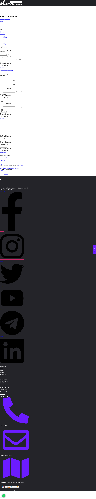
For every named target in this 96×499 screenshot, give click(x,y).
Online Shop (2, 394)
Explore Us (54, 3)
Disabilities (39, 3)
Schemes (32, 3)
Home (28, 3)
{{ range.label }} (3, 70)
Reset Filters (5, 67)
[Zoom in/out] (4, 497)
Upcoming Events (3, 389)
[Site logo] (4, 4)
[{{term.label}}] (2, 51)
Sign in (80, 3)
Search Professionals (4, 382)
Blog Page (2, 372)
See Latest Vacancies (4, 387)
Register (84, 3)
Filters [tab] (4, 36)
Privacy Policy (3, 374)
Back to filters (3, 152)
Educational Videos (4, 391)
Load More (2, 160)
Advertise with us (3, 379)
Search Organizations (4, 385)
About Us (2, 370)
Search (1, 67)
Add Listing (94, 249)
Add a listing (92, 3)
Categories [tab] (5, 37)
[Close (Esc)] (0, 497)
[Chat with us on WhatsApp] (3, 495)
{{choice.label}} (18, 59)
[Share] (1, 497)
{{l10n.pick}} (10, 70)
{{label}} (2, 46)
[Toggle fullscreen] (3, 497)
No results (19, 4)
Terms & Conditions (4, 376)
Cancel (17, 168)
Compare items (8, 168)
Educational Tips (46, 3)
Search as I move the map (7, 169)
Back (4, 119)
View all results (13, 4)
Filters (1, 31)
